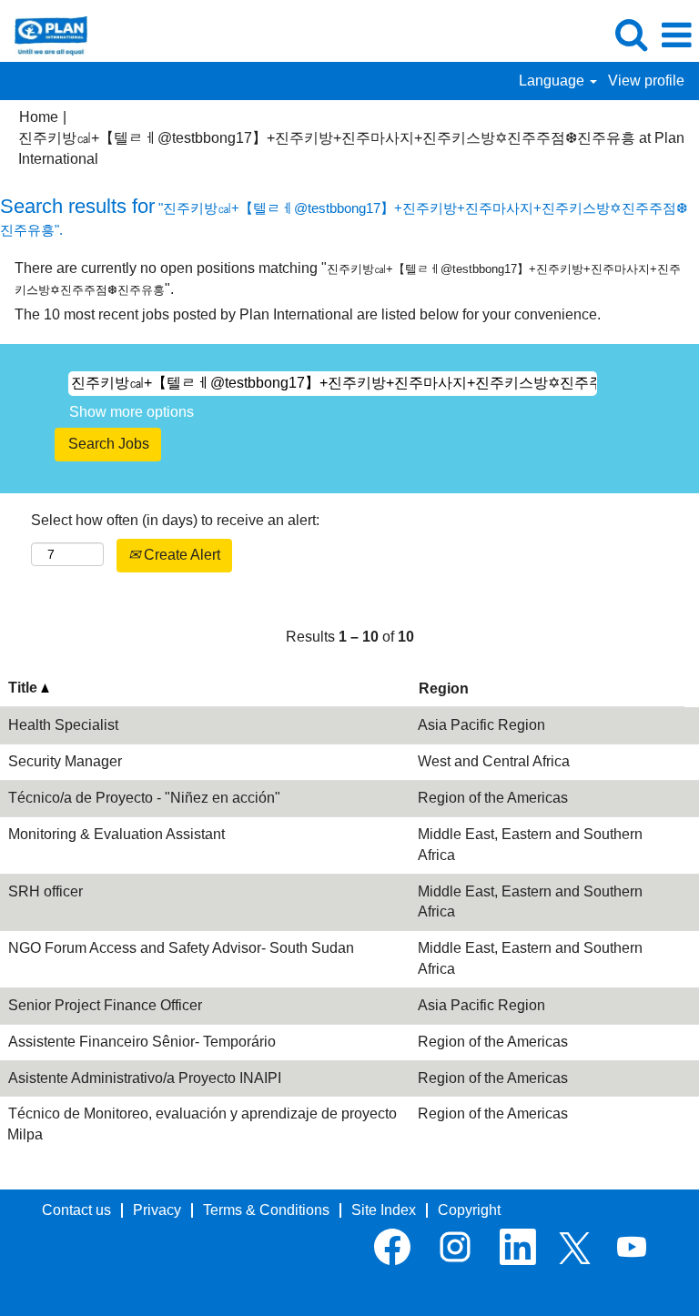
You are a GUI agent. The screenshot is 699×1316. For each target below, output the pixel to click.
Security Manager (65, 761)
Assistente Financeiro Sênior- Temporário (142, 1041)
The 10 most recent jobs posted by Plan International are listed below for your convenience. (308, 314)
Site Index (383, 1210)
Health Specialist (63, 725)
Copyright (469, 1210)
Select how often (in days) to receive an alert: (175, 520)
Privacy (157, 1210)
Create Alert (180, 554)
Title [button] (24, 687)
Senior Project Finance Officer (105, 1005)
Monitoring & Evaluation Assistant (116, 834)
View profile (646, 80)
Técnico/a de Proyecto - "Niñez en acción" (144, 797)
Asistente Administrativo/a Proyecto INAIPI (144, 1078)
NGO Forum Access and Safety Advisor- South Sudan (181, 948)
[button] (676, 35)
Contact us (76, 1210)
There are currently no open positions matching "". (348, 278)
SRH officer (45, 891)
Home (38, 117)
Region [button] (444, 688)
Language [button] (553, 80)
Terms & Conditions (266, 1210)
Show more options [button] (131, 412)
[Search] (630, 34)
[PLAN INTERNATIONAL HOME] (44, 34)
